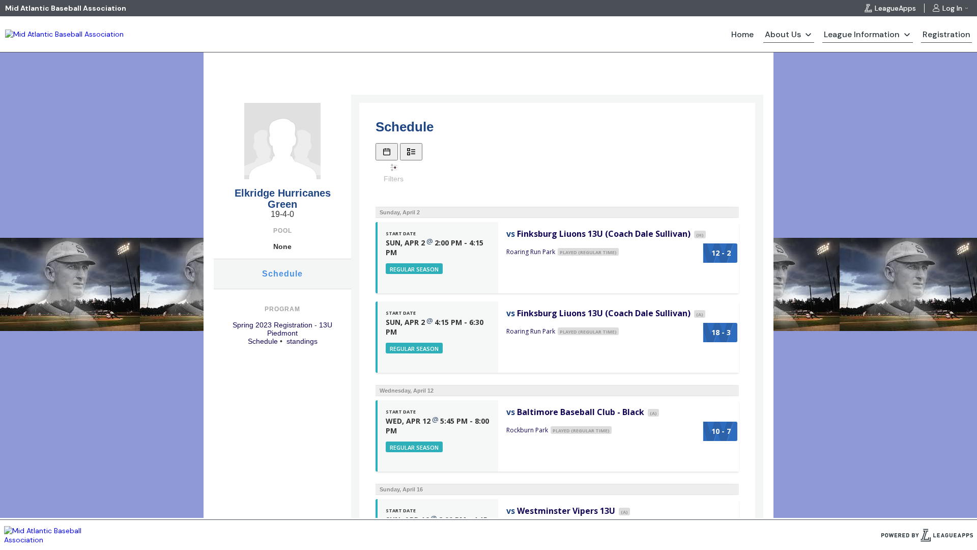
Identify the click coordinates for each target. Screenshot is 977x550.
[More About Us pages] (808, 34)
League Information (862, 34)
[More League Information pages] (907, 34)
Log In (952, 8)
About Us (783, 34)
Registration (946, 34)
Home (742, 34)
